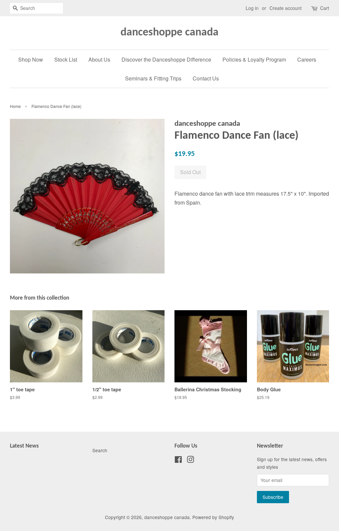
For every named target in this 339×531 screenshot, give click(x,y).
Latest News (24, 446)
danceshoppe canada (169, 32)
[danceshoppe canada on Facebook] (178, 460)
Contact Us (206, 78)
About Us (99, 59)
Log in (252, 8)
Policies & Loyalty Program (254, 59)
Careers (306, 59)
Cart (324, 8)
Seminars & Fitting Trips (153, 78)
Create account (285, 8)
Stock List (65, 59)
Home (15, 106)
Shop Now (30, 59)
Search (99, 450)
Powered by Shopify (213, 517)
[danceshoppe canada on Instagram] (190, 460)
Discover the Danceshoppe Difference (166, 59)
